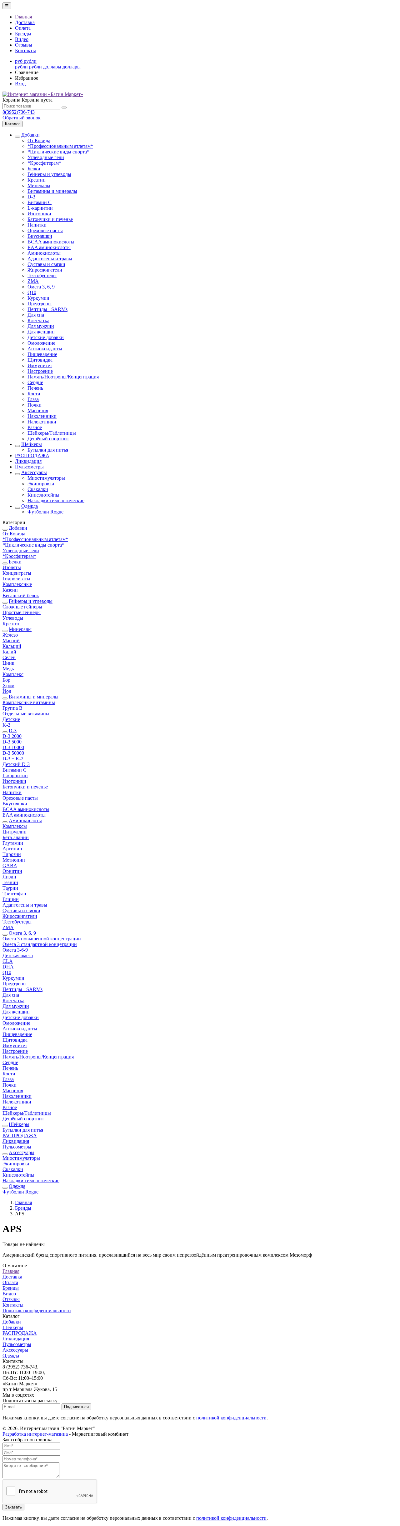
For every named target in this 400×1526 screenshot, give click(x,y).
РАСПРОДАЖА (32, 455)
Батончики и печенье (50, 219)
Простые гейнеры (21, 612)
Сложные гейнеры (22, 606)
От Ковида (39, 140)
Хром (8, 685)
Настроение (40, 371)
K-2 (6, 725)
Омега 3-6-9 (15, 950)
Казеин (10, 590)
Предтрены (40, 303)
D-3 (31, 196)
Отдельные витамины (25, 713)
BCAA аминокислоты (51, 241)
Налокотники (42, 421)
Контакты (25, 50)
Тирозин (11, 854)
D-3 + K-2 (12, 758)
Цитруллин (14, 831)
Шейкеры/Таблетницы (52, 433)
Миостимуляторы (46, 478)
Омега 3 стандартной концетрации (39, 944)
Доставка (25, 22)
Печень (35, 388)
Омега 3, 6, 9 (41, 286)
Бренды (23, 33)
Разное (35, 427)
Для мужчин (41, 326)
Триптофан (14, 893)
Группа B (12, 708)
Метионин (13, 860)
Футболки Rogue (45, 511)
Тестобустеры (42, 275)
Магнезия (38, 410)
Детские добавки (46, 337)
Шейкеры (31, 444)
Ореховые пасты (45, 230)
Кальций (11, 646)
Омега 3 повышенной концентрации (41, 938)
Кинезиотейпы (43, 495)
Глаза (33, 399)
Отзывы (23, 45)
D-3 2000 (12, 736)
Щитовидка (40, 360)
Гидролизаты (16, 578)
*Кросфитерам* (44, 163)
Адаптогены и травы (50, 258)
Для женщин (41, 331)
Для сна (36, 315)
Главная (23, 16)
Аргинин (12, 848)
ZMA (33, 281)
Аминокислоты (44, 253)
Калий (9, 651)
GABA (9, 865)
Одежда (29, 506)
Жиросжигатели (45, 270)
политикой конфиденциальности (231, 1417)
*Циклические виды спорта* (58, 151)
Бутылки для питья (48, 450)
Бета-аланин (15, 837)
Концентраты (16, 573)
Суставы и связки (46, 264)
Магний (11, 640)
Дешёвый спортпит (48, 438)
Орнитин (12, 871)
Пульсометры (29, 466)
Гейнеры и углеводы (49, 174)
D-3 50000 (13, 753)
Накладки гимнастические (56, 500)
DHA (8, 966)
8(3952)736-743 (18, 112)
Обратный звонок (21, 117)
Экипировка (41, 483)
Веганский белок (20, 595)
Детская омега (17, 955)
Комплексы (14, 826)
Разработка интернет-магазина (35, 1434)
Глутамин (12, 843)
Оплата (23, 28)
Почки (35, 405)
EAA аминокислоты (49, 247)
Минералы (39, 185)
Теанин (10, 882)
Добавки (30, 135)
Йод (6, 691)
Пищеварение (42, 354)
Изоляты (11, 567)
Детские (11, 719)
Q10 (32, 292)
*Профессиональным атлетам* (60, 146)
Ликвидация (28, 461)
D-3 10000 (13, 747)
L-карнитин (40, 208)
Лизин (9, 876)
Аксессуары (34, 472)
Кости (34, 393)
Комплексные (17, 584)
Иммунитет (40, 365)
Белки (34, 168)
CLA (7, 961)
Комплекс (12, 674)
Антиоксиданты (45, 348)
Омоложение (41, 343)
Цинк (8, 663)
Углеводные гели (46, 157)
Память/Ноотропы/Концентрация (63, 376)
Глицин (10, 899)
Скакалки (38, 489)
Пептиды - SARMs (48, 309)
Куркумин (38, 298)
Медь (8, 668)
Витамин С (40, 202)
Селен (9, 657)
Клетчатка (38, 320)
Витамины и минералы (52, 191)
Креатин (37, 180)
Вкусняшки (40, 236)
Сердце (35, 382)
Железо (10, 635)
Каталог (12, 124)
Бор (6, 680)
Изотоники (39, 213)
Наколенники (42, 416)
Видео (21, 39)
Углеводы (12, 618)
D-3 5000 (12, 741)
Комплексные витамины (28, 702)
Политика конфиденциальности (36, 1310)
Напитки (37, 225)
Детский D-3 (16, 764)
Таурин (10, 888)
